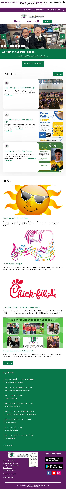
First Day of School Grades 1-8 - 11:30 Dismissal (20, 414)
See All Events (8, 445)
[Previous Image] (3, 36)
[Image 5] (13, 46)
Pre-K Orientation (10, 422)
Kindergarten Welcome (12, 406)
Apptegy (36, 486)
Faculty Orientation (11, 398)
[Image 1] (2, 46)
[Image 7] (19, 46)
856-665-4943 (10, 470)
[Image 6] (16, 46)
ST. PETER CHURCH (54, 10)
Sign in (47, 21)
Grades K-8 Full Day (11, 430)
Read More (19, 129)
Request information (9, 474)
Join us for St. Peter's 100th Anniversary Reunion (21, 2)
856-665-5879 (7, 468)
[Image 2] (5, 46)
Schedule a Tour (8, 477)
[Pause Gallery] (62, 46)
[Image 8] (22, 46)
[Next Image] (62, 36)
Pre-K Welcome (10, 438)
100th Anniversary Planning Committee (17, 390)
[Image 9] (24, 46)
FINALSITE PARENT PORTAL (33, 10)
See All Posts (58, 74)
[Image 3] (8, 46)
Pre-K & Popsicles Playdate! (14, 382)
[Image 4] (11, 46)
